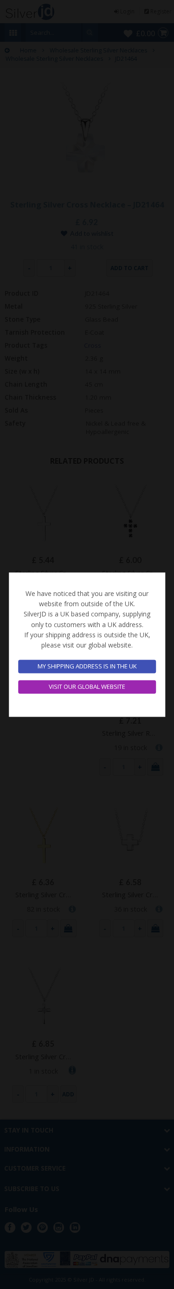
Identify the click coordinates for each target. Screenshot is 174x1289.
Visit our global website (87, 686)
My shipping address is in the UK (87, 666)
